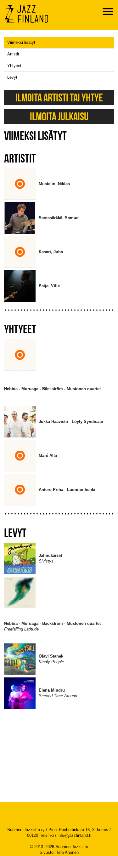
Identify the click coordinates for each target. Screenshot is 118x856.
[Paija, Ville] (49, 300)
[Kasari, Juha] (51, 266)
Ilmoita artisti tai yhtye (59, 97)
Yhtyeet (14, 65)
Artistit (13, 54)
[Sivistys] (50, 572)
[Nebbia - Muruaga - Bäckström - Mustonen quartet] (52, 403)
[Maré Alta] (48, 469)
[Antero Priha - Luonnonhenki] (67, 503)
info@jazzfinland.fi (74, 835)
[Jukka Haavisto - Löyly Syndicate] (71, 435)
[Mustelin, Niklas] (54, 198)
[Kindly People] (51, 673)
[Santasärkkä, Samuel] (59, 232)
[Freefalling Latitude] (52, 640)
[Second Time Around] (58, 707)
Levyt (12, 77)
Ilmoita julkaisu (59, 116)
